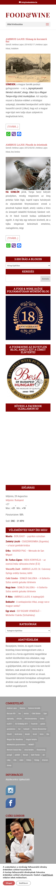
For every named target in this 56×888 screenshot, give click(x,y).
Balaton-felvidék (34, 708)
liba (47, 734)
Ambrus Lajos (17, 44)
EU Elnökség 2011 (21, 724)
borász (17, 152)
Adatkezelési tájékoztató (18, 779)
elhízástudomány (31, 719)
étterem (45, 760)
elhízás (19, 719)
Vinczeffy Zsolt (13, 569)
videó (21, 760)
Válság (36, 760)
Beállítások (23, 883)
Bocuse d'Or (11, 713)
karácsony (18, 734)
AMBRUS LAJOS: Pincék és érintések (26, 144)
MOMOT (31, 745)
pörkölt (17, 755)
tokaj (8, 760)
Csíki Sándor (12, 578)
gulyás (42, 724)
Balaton (22, 708)
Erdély (42, 719)
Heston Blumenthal (39, 729)
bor (12, 152)
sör (44, 755)
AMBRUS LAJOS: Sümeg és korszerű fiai (26, 40)
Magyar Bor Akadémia (15, 739)
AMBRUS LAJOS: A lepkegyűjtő (29, 596)
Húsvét (9, 734)
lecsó (35, 734)
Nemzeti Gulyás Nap (14, 750)
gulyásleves (11, 729)
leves (41, 734)
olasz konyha (29, 750)
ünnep (9, 765)
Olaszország (41, 750)
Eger (45, 713)
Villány (28, 760)
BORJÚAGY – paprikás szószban (29, 536)
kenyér (27, 734)
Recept (25, 755)
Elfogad (9, 883)
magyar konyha (31, 739)
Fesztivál (34, 724)
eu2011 (9, 724)
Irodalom (15, 48)
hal (19, 729)
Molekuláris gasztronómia (16, 745)
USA (14, 760)
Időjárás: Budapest (15, 500)
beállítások (47, 875)
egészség (10, 719)
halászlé (26, 729)
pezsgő (9, 755)
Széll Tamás (35, 755)
